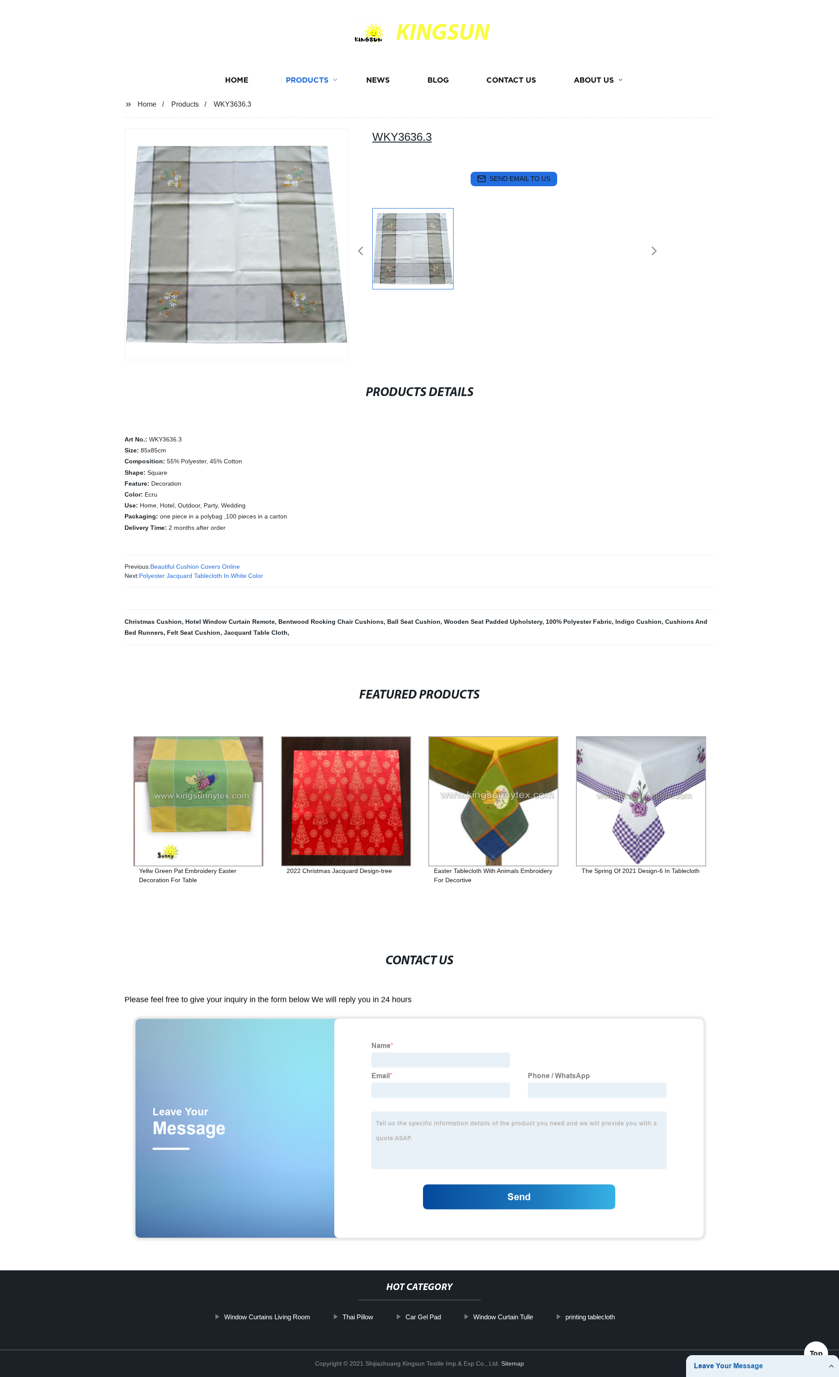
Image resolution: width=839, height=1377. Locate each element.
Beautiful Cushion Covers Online (195, 566)
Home (236, 80)
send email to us (520, 178)
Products (307, 80)
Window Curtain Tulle (503, 1317)
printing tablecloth (590, 1317)
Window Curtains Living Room (267, 1317)
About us (594, 80)
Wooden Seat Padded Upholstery (493, 621)
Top (816, 1352)
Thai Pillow (358, 1317)
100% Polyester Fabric (579, 621)
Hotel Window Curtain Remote (230, 621)
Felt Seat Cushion (193, 632)
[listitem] (419, 247)
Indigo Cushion (638, 621)
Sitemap (512, 1363)
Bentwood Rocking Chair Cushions (331, 621)
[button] (360, 251)
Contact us (511, 80)
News (378, 80)
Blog (438, 80)
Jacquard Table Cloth (256, 632)
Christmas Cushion (153, 621)
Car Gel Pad (423, 1317)
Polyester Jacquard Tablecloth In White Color (201, 575)
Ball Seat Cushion (413, 621)
